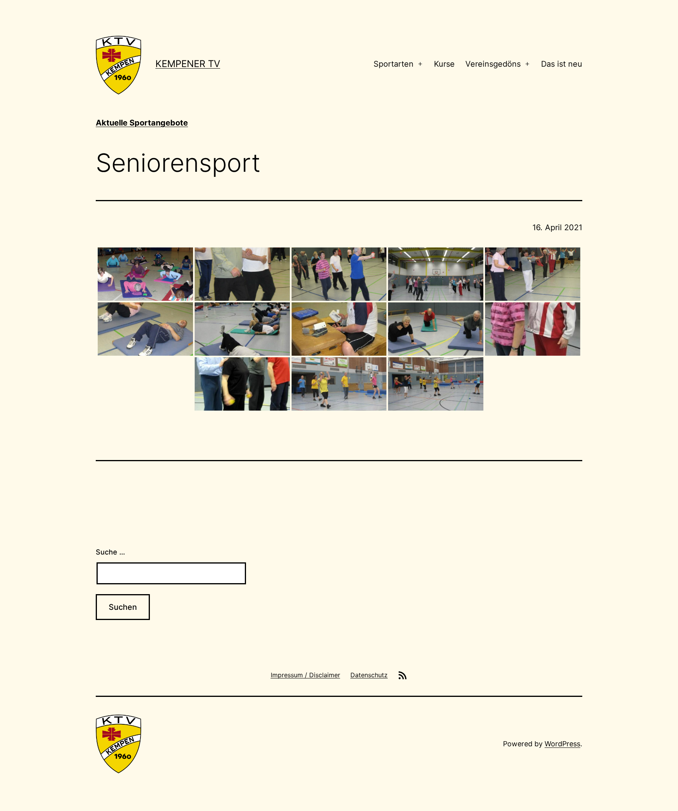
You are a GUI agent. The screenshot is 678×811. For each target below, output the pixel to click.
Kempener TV (187, 63)
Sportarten (394, 64)
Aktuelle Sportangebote (142, 122)
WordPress (562, 744)
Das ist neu (561, 64)
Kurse (444, 64)
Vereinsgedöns (493, 64)
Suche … (110, 552)
